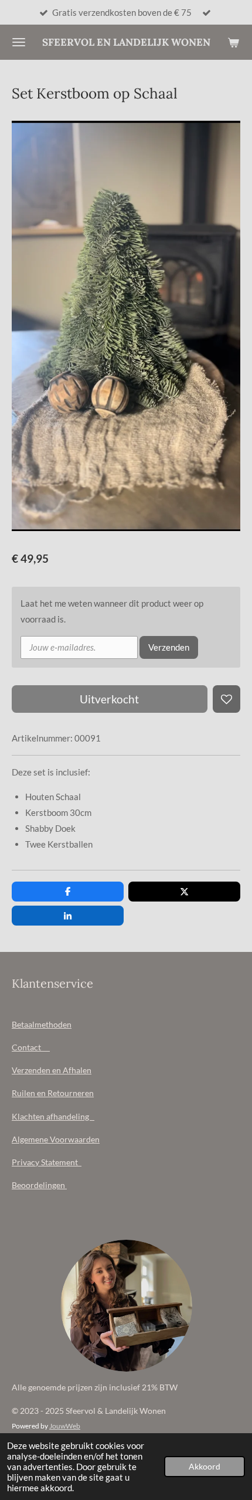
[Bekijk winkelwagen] (233, 42)
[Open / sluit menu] (19, 42)
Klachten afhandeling (53, 1116)
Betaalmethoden (41, 1024)
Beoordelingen (39, 1185)
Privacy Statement (46, 1162)
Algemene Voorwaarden (56, 1139)
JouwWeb (64, 1425)
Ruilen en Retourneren (53, 1093)
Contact (31, 1047)
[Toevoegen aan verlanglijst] (226, 699)
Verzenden (168, 647)
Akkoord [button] (204, 1466)
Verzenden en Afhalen (51, 1070)
